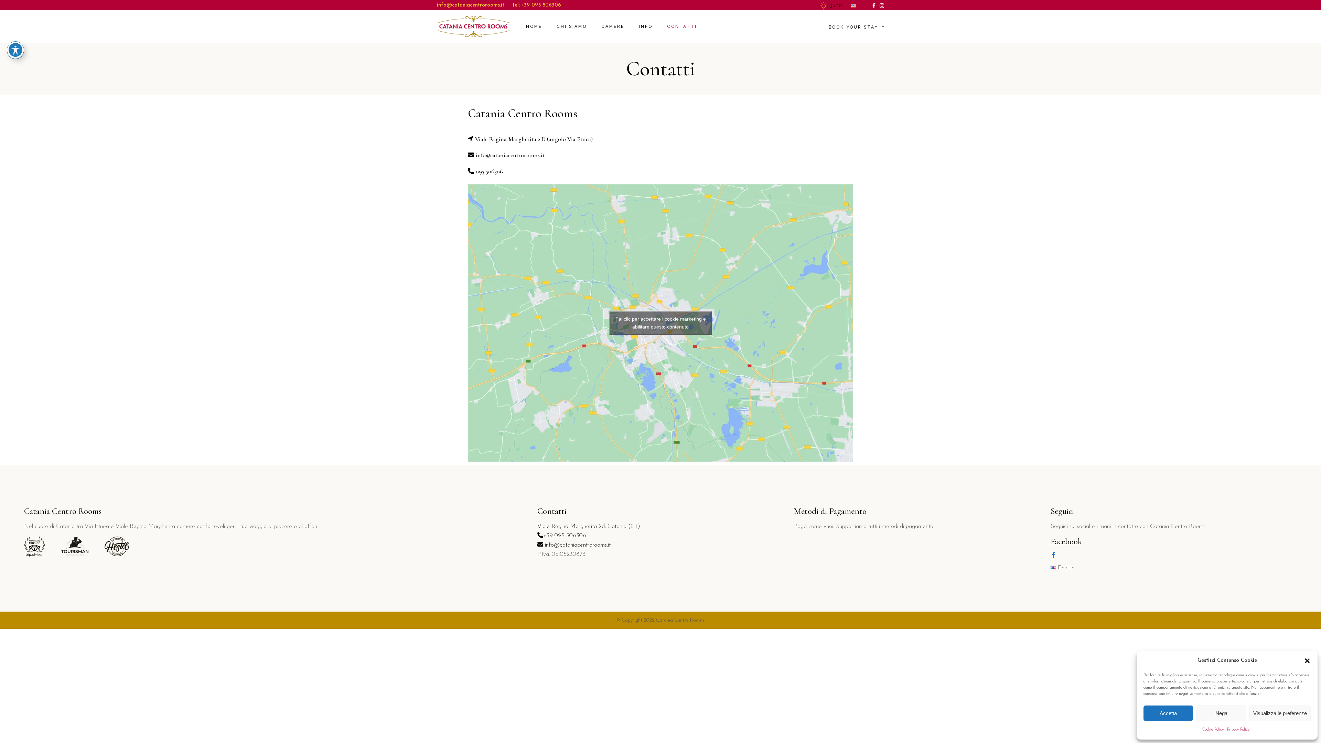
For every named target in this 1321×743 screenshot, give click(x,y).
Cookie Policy (1213, 730)
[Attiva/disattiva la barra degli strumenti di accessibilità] (15, 50)
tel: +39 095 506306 (537, 5)
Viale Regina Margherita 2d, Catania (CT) (588, 526)
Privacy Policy (1238, 730)
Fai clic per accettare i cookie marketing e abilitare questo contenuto (660, 323)
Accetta (1168, 713)
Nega (1221, 713)
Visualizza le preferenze (1280, 713)
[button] (1307, 660)
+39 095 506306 (564, 536)
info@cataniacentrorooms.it (470, 5)
